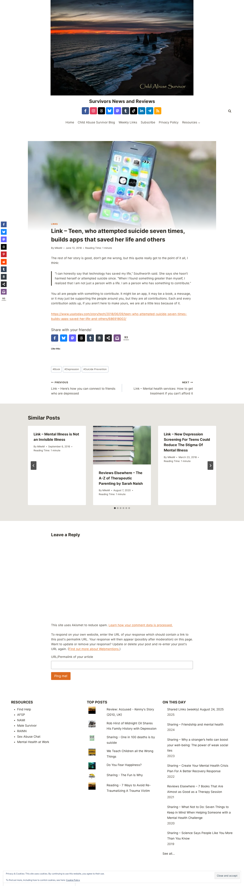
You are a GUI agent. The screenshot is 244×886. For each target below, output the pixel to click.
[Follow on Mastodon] (117, 110)
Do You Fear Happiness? (124, 765)
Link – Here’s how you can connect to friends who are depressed (83, 388)
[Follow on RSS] (157, 110)
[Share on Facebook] (54, 338)
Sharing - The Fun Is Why (125, 775)
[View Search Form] (229, 111)
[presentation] (122, 445)
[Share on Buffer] (99, 338)
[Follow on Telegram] (149, 110)
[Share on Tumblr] (90, 338)
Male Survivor (27, 725)
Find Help (24, 709)
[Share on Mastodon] (72, 338)
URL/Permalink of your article (72, 657)
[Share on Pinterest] (4, 254)
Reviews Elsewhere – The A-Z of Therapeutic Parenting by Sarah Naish (121, 478)
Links (54, 224)
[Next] (210, 465)
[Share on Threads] (81, 338)
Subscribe (148, 122)
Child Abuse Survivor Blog (96, 122)
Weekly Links (128, 122)
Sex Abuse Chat (28, 736)
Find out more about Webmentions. (94, 649)
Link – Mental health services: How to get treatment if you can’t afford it (163, 388)
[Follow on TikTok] (133, 110)
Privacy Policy (168, 122)
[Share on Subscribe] (117, 338)
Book (56, 369)
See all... (169, 853)
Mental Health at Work (33, 742)
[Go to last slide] (33, 465)
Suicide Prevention (95, 369)
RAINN (22, 731)
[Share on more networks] (108, 338)
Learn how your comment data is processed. (141, 625)
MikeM (58, 247)
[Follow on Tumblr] (125, 110)
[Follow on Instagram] (93, 110)
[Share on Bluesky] (63, 338)
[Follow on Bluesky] (109, 110)
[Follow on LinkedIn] (141, 110)
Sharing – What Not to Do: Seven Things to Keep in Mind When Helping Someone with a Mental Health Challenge (199, 812)
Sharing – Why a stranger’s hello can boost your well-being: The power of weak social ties (197, 745)
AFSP (21, 714)
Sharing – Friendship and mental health (195, 724)
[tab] (115, 508)
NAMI (21, 720)
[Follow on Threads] (101, 110)
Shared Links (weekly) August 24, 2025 (195, 709)
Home (70, 122)
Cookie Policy (73, 880)
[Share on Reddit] (4, 262)
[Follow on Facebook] (85, 110)
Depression (71, 369)
